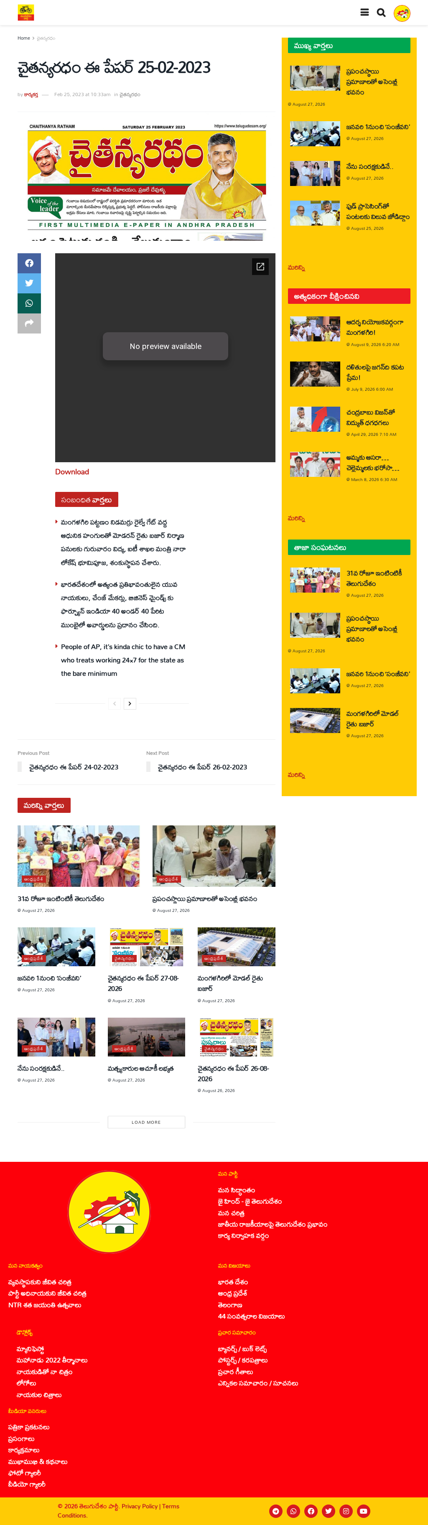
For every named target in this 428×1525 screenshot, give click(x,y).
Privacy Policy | (142, 1506)
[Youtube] (363, 1511)
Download (72, 471)
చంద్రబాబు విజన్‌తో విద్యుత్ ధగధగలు (370, 417)
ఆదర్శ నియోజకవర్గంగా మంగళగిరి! (375, 327)
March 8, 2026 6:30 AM (374, 479)
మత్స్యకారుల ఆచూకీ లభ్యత (141, 1068)
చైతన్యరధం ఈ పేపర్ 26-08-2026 (233, 1073)
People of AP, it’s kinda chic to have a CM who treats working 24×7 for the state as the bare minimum (123, 659)
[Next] (130, 704)
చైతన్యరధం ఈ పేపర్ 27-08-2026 (143, 983)
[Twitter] (328, 1511)
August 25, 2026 (367, 228)
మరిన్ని (296, 267)
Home (24, 38)
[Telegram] (276, 1511)
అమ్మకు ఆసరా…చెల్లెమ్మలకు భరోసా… (372, 462)
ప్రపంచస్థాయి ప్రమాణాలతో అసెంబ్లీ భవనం (205, 898)
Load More (146, 1122)
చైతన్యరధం (46, 38)
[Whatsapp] (293, 1511)
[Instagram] (346, 1511)
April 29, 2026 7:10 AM (373, 434)
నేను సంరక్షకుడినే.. (41, 1068)
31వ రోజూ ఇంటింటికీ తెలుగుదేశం (61, 898)
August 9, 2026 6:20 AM (375, 344)
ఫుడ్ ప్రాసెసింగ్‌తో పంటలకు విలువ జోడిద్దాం (378, 211)
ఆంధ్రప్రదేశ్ (33, 879)
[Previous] (114, 704)
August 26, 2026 (218, 1090)
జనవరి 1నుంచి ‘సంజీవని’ (49, 978)
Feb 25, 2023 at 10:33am (82, 94)
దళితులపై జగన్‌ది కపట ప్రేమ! (375, 372)
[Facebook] (311, 1511)
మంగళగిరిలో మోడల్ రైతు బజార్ (230, 983)
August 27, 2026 (38, 910)
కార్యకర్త (31, 94)
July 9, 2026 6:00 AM (372, 389)
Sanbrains (410, 1510)
